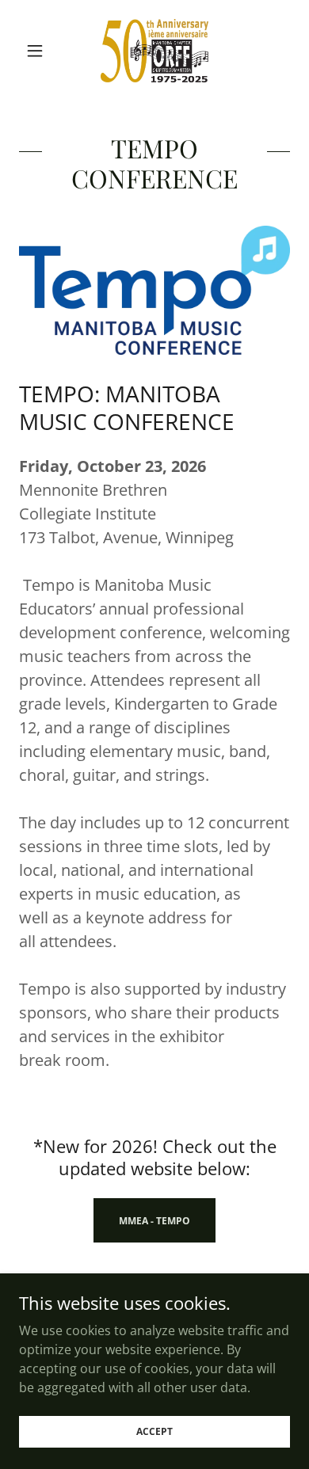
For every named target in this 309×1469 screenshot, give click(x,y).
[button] (39, 51)
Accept (154, 1431)
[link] (155, 50)
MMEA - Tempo (154, 1220)
